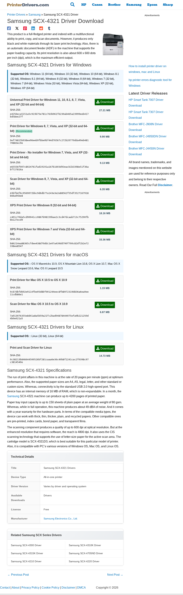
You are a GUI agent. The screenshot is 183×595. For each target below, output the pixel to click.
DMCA (81, 587)
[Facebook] (9, 28)
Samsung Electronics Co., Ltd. (61, 518)
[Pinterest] (25, 28)
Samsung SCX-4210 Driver (26, 561)
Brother (114, 5)
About (15, 587)
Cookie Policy (50, 587)
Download (106, 101)
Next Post (115, 574)
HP (83, 5)
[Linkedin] (33, 28)
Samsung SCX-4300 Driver (26, 545)
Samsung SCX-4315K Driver (27, 553)
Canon (97, 5)
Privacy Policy (30, 587)
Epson (152, 5)
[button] (72, 5)
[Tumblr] (49, 28)
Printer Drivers (16, 14)
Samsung (134, 5)
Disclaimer (165, 185)
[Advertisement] (155, 41)
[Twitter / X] (17, 28)
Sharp (168, 5)
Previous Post (18, 574)
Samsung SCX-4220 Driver (84, 561)
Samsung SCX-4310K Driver (85, 545)
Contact (5, 587)
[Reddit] (41, 28)
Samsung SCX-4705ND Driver (86, 553)
